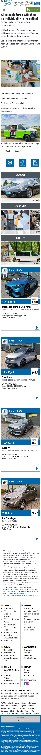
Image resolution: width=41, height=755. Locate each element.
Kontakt (27, 667)
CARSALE (7, 605)
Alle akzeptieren (20, 717)
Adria (17, 703)
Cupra (27, 711)
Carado (14, 708)
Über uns (7, 667)
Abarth (10, 703)
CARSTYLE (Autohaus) (11, 670)
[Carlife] (16, 3)
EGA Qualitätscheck (10, 638)
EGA (5, 673)
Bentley (14, 706)
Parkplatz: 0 (8, 640)
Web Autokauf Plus (10, 632)
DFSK (3, 714)
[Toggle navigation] (4, 9)
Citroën (12, 711)
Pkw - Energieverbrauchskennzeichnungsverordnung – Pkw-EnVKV (20, 596)
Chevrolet (4, 711)
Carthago (22, 708)
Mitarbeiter (28, 670)
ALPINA (3, 703)
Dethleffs (36, 714)
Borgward (23, 706)
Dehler (28, 714)
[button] (33, 9)
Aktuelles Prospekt (30, 658)
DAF (33, 711)
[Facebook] (25, 683)
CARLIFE (7, 647)
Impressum (30, 751)
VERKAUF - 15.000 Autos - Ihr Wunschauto (10, 614)
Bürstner (31, 706)
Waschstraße (28, 609)
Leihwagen (28, 655)
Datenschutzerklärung (11, 683)
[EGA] (35, 3)
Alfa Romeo (32, 703)
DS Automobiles (12, 714)
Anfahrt (26, 673)
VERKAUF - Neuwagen (11, 619)
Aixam (23, 703)
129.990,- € (8, 302)
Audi (2, 706)
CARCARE (27, 605)
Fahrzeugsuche (9, 609)
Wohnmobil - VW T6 (10, 655)
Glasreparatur (29, 630)
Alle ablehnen (20, 721)
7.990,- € (7, 513)
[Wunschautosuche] (27, 3)
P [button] (37, 328)
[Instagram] (28, 683)
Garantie (27, 653)
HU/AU (26, 616)
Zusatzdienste (30, 647)
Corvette (20, 711)
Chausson (31, 708)
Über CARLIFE (8, 650)
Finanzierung (28, 650)
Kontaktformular (30, 675)
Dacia (22, 714)
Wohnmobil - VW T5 (10, 653)
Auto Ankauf (8, 635)
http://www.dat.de (11, 591)
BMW (8, 706)
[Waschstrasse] (21, 3)
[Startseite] (7, 3)
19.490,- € (8, 372)
